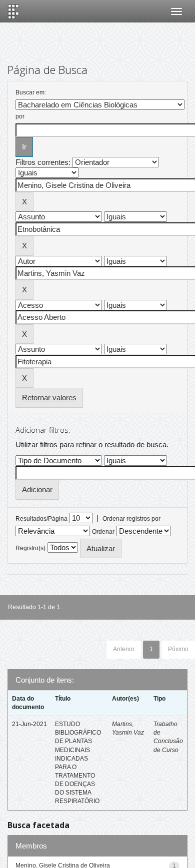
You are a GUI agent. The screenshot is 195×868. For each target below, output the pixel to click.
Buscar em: (31, 92)
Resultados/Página (42, 518)
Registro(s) (31, 548)
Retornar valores (49, 397)
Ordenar (103, 531)
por (20, 116)
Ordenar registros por (131, 518)
